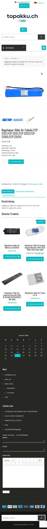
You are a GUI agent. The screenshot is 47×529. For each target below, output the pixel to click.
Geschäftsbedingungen (13, 429)
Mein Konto (24, 6)
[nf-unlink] (8, 463)
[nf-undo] (17, 463)
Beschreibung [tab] (8, 191)
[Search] (41, 37)
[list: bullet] (35, 460)
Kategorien (10, 48)
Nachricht (7, 455)
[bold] (17, 460)
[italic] (20, 460)
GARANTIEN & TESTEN (13, 420)
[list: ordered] (31, 460)
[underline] (24, 460)
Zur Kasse (10, 393)
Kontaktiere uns (10, 375)
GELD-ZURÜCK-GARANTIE (14, 416)
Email (5, 446)
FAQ (6, 397)
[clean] (27, 460)
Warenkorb (11, 388)
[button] (44, 48)
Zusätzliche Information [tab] (24, 191)
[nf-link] (5, 463)
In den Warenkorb (16, 162)
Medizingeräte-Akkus (35, 184)
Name (5, 437)
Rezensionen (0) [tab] (8, 195)
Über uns (8, 379)
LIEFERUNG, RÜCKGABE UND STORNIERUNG (21, 411)
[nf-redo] (20, 463)
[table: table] (12, 463)
